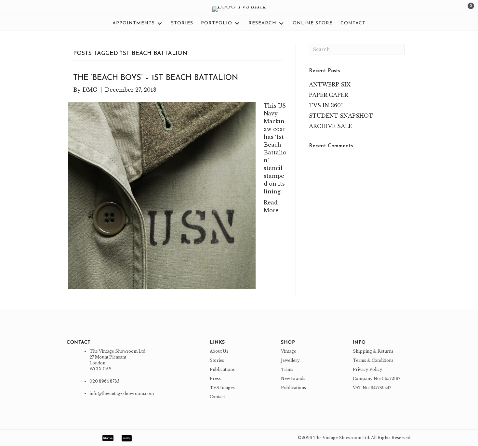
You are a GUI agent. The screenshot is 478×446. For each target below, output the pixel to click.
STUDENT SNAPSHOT (341, 115)
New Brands (293, 378)
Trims (287, 369)
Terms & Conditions (373, 360)
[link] (138, 23)
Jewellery (290, 360)
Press (215, 378)
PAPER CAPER (328, 95)
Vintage (288, 351)
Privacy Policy (367, 369)
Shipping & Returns (373, 351)
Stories (217, 360)
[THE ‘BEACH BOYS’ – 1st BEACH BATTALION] (162, 195)
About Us (219, 351)
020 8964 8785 (104, 381)
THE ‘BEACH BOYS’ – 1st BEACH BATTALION (155, 78)
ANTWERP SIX (330, 84)
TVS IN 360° (326, 105)
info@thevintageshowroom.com (121, 393)
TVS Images (222, 387)
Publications (222, 369)
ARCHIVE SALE (330, 126)
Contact (217, 396)
